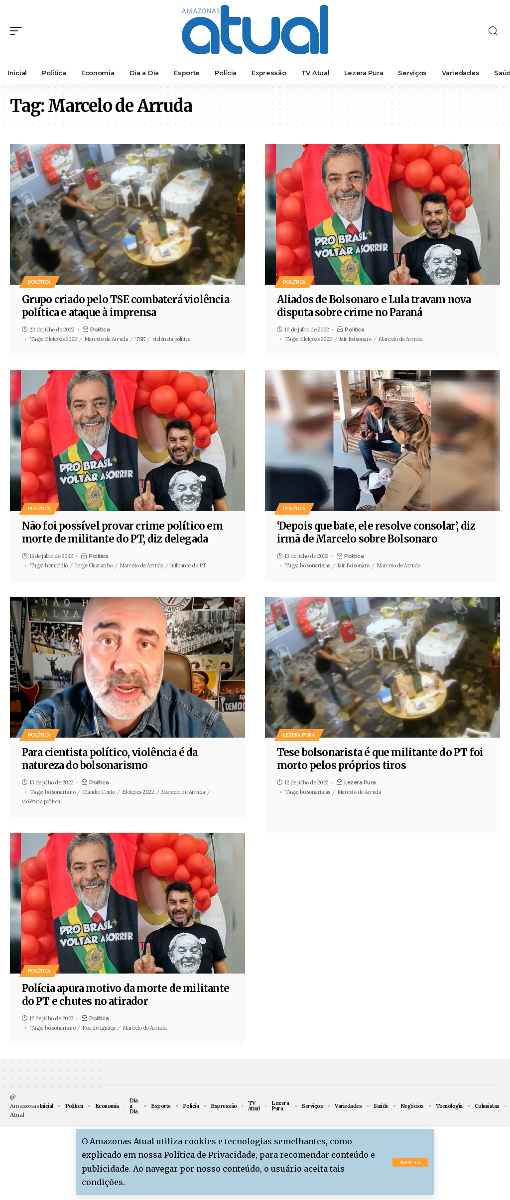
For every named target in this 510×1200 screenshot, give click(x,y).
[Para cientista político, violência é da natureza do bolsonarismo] (127, 667)
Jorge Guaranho (94, 565)
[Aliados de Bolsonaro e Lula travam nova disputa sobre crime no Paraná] (382, 214)
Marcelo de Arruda (106, 338)
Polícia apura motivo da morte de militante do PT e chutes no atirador (125, 994)
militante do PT (188, 565)
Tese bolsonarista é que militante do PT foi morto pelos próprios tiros (380, 758)
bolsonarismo (60, 791)
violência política (171, 338)
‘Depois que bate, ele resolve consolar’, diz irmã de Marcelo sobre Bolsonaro (376, 532)
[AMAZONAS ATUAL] (255, 31)
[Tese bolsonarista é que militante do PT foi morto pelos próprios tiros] (382, 667)
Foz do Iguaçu (99, 1027)
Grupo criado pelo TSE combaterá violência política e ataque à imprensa (125, 306)
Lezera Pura (299, 735)
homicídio (56, 565)
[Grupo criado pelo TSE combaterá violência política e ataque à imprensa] (127, 214)
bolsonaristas (315, 565)
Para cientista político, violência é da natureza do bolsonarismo (110, 758)
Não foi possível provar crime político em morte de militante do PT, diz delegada (122, 532)
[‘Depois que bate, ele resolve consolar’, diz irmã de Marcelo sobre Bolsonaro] (382, 440)
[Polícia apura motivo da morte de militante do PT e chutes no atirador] (127, 903)
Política (39, 282)
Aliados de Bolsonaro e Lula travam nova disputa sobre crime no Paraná (374, 306)
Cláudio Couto (98, 791)
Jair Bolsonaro (355, 338)
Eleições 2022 (61, 338)
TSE (140, 338)
